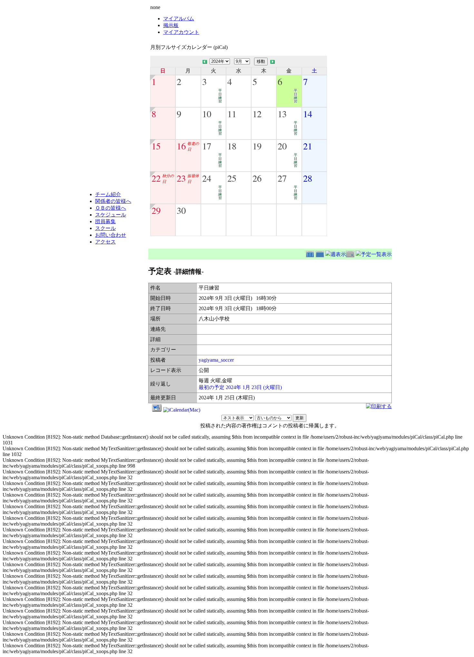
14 (307, 114)
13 (282, 114)
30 (181, 210)
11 (231, 114)
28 (307, 178)
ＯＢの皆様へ (110, 208)
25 (231, 178)
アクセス (105, 241)
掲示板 (171, 25)
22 (156, 178)
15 (156, 146)
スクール (105, 228)
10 (206, 114)
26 (257, 178)
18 (231, 146)
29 (156, 210)
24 (206, 178)
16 (181, 146)
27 (282, 178)
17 (206, 146)
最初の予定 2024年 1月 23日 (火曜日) (240, 387)
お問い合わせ (110, 235)
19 (257, 146)
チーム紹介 (108, 194)
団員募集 (105, 221)
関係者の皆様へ (113, 201)
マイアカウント (181, 32)
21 (307, 146)
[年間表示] (311, 253)
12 (257, 114)
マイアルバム (178, 18)
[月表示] (320, 253)
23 (181, 178)
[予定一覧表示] (374, 253)
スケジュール (110, 214)
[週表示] (335, 253)
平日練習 (220, 96)
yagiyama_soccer (216, 360)
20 (282, 146)
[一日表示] (351, 253)
